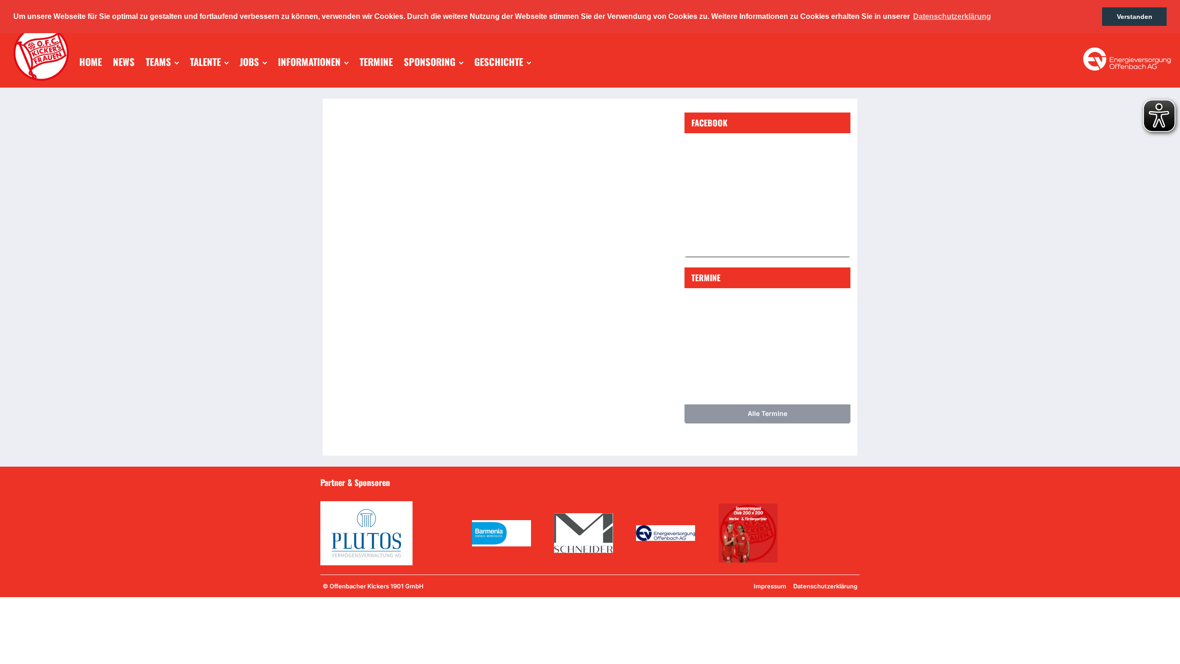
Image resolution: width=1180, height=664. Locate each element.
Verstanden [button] (1134, 16)
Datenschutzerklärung (825, 586)
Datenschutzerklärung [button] (952, 16)
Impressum (770, 586)
